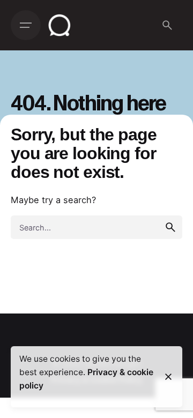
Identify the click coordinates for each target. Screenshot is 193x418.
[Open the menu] (26, 25)
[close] (168, 376)
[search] (170, 227)
